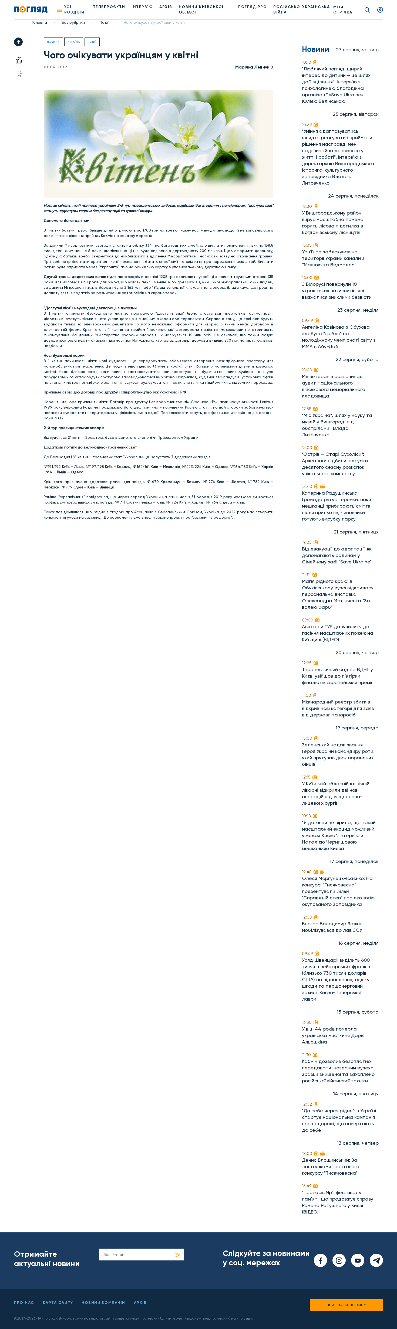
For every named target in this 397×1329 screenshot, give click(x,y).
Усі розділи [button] (74, 10)
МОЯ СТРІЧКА (342, 10)
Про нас (24, 1302)
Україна (74, 41)
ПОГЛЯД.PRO (252, 7)
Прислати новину (346, 1305)
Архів (165, 7)
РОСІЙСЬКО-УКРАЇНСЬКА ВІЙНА (301, 10)
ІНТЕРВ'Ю (142, 7)
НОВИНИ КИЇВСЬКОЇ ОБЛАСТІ (201, 10)
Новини (53, 41)
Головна (39, 22)
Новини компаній (103, 1302)
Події (104, 22)
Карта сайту (58, 1302)
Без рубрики (73, 22)
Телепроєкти (109, 7)
